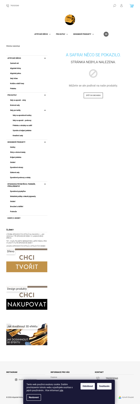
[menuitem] (42, 34)
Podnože (13, 212)
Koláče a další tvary (17, 83)
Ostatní (12, 162)
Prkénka (13, 89)
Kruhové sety (15, 105)
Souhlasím (104, 386)
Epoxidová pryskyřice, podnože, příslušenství (22, 185)
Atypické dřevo (14, 58)
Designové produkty (16, 142)
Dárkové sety (14, 172)
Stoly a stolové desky (17, 152)
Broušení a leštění (16, 206)
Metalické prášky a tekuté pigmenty (23, 196)
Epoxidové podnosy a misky (20, 177)
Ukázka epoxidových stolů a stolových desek (26, 246)
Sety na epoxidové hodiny (22, 115)
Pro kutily (12, 95)
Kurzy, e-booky (14, 218)
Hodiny (12, 147)
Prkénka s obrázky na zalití (22, 125)
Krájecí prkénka (15, 157)
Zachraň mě (14, 63)
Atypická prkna (15, 73)
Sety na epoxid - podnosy (22, 120)
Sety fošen (14, 78)
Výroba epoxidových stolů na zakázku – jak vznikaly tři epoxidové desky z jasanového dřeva (25, 236)
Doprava (54, 377)
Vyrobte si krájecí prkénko (22, 130)
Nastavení (34, 397)
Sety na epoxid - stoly (18, 100)
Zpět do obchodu (93, 95)
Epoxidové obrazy (16, 167)
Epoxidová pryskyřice (18, 191)
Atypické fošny (15, 68)
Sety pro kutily (15, 110)
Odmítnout (88, 386)
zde (61, 390)
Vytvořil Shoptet (128, 397)
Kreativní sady (18, 136)
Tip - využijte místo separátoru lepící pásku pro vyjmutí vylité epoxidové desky (26, 242)
